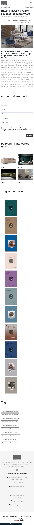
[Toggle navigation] (30, 3)
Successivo (28, 8)
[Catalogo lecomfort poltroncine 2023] (11, 225)
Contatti (19, 518)
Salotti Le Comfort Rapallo (9, 439)
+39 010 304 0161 (18, 501)
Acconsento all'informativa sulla (14, 128)
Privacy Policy (28, 129)
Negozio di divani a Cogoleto (10, 415)
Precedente (6, 8)
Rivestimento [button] (23, 21)
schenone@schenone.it (18, 486)
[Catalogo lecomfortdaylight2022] (11, 367)
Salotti (20, 16)
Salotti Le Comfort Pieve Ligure (10, 436)
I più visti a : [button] (28, 22)
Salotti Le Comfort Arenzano (10, 429)
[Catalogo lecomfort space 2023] (11, 278)
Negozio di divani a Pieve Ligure (11, 418)
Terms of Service (8, 130)
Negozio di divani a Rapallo (9, 422)
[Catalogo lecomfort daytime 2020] (11, 385)
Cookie (8, 524)
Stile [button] (30, 21)
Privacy (2, 524)
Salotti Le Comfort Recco (9, 443)
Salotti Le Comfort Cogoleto (10, 432)
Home (3, 16)
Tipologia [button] (20, 22)
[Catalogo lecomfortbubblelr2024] (11, 296)
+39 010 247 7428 (18, 483)
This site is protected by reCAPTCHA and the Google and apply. (17, 130)
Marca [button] (9, 21)
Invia (30, 136)
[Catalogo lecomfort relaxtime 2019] (11, 261)
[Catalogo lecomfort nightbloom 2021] (11, 243)
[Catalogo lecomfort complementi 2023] (11, 207)
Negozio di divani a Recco (9, 425)
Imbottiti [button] (15, 21)
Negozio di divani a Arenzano (10, 411)
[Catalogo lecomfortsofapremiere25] (11, 331)
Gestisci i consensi (17, 524)
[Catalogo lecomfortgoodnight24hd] (11, 314)
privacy (24, 128)
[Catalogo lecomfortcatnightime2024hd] (11, 349)
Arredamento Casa (11, 16)
